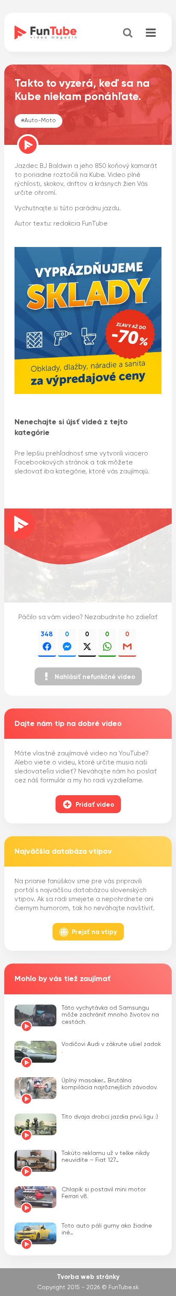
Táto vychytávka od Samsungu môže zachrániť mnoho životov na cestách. (110, 1015)
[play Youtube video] (88, 555)
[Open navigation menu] (150, 33)
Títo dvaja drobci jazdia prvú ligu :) (110, 1117)
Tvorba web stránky (88, 1277)
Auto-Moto (40, 120)
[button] (88, 676)
